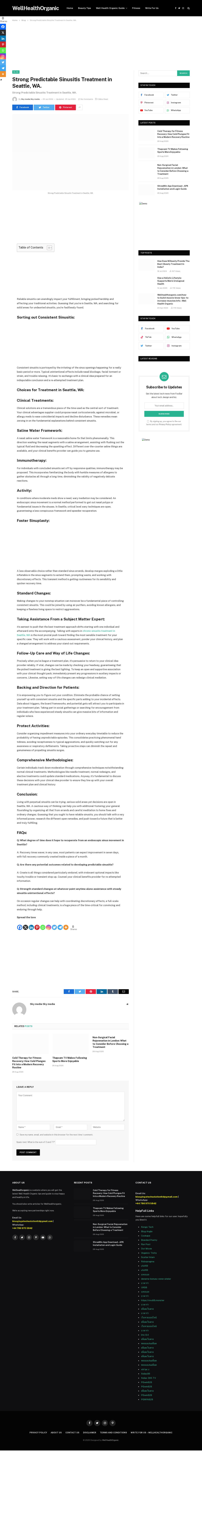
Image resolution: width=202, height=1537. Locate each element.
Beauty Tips (84, 8)
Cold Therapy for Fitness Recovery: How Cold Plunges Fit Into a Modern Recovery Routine (29, 1062)
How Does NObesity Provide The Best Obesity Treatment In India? (173, 264)
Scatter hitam (148, 1257)
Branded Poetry (149, 1240)
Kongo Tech (147, 1227)
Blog (15, 72)
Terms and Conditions (113, 1433)
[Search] (188, 8)
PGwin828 (146, 1382)
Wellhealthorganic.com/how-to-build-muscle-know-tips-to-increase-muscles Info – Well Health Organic (173, 299)
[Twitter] (54, 925)
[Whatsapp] (42, 925)
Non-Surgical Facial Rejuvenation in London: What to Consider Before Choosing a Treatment (110, 1042)
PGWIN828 (147, 1399)
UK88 (144, 1287)
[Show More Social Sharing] (80, 107)
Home (70, 8)
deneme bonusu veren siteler (156, 1279)
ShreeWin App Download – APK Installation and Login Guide (172, 187)
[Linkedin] (31, 925)
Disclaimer (89, 1433)
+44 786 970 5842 (22, 1228)
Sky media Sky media (30, 99)
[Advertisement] (101, 48)
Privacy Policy (165, 424)
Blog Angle (146, 1231)
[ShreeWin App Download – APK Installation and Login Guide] (146, 189)
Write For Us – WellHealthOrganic (151, 1433)
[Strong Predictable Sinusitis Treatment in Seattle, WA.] (70, 152)
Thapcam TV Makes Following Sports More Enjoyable (69, 1059)
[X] (25, 925)
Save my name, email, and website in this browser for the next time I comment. (56, 1135)
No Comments (87, 99)
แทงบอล (145, 1274)
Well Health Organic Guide (110, 8)
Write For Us (152, 8)
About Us (56, 1433)
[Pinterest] (37, 925)
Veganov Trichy (149, 1253)
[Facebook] (19, 925)
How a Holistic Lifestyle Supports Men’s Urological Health (170, 281)
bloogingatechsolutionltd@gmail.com (32, 1221)
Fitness (136, 8)
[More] (65, 925)
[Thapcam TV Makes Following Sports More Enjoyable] (70, 1044)
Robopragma (147, 1261)
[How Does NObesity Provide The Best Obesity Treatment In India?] (146, 265)
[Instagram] (48, 925)
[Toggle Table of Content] (48, 247)
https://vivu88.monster (152, 1300)
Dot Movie (146, 1248)
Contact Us (72, 1433)
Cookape (145, 1235)
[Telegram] (60, 925)
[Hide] (1, 80)
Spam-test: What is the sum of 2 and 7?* (35, 1142)
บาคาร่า (145, 1296)
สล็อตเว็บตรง (147, 1309)
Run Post (145, 1244)
